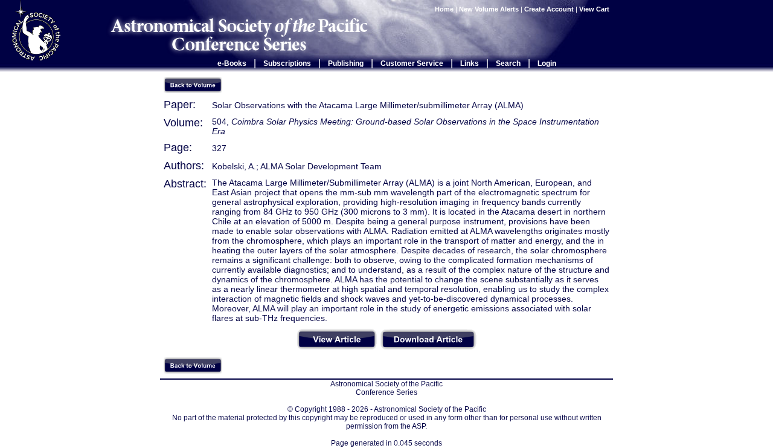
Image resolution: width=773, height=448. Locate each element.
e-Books (231, 63)
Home (444, 9)
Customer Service (411, 63)
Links (469, 63)
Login (546, 63)
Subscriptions (287, 63)
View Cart (595, 9)
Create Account (549, 9)
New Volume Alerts (489, 9)
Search (508, 63)
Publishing (346, 63)
